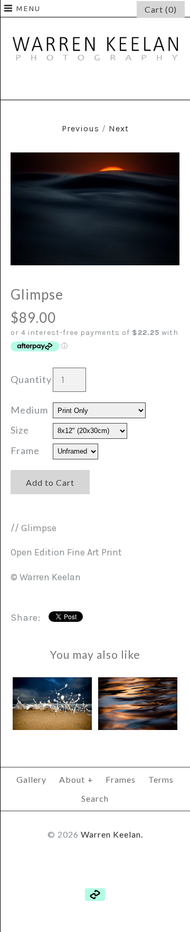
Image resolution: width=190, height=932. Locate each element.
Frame (25, 450)
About (76, 779)
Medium (29, 410)
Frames (121, 779)
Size (20, 430)
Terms (161, 779)
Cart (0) (161, 9)
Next (119, 128)
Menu (28, 8)
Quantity (31, 379)
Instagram (120, 85)
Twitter (95, 85)
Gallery (31, 779)
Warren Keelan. (112, 834)
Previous (80, 128)
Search (95, 798)
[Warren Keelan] (95, 25)
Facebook (69, 85)
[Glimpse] (95, 160)
